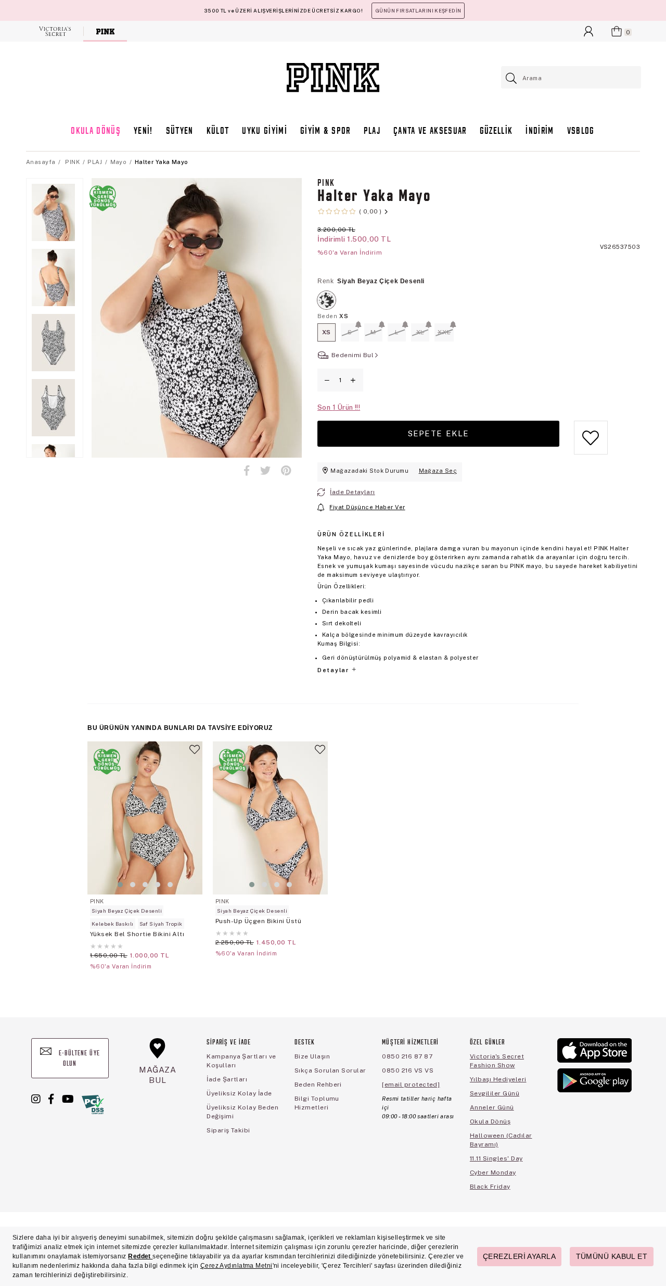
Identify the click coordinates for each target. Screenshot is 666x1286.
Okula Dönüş (490, 1121)
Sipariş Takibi (228, 1130)
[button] (120, 884)
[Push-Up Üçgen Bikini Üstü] (270, 817)
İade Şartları (227, 1079)
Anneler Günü (492, 1107)
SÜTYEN (180, 131)
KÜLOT (218, 131)
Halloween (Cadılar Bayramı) (501, 1140)
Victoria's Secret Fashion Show (497, 1061)
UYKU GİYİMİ (264, 131)
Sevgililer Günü (494, 1093)
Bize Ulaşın (312, 1056)
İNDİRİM (540, 131)
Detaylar (334, 670)
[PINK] (105, 31)
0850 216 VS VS (407, 1070)
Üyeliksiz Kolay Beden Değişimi (242, 1112)
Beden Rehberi (318, 1084)
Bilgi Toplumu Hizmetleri (316, 1103)
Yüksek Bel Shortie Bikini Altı (137, 934)
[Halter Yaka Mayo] (326, 300)
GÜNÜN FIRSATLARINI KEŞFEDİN (418, 11)
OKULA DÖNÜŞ (96, 131)
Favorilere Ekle (194, 754)
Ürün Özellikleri (351, 534)
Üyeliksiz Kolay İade (239, 1093)
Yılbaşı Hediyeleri (498, 1079)
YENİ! (143, 131)
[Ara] (511, 78)
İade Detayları (352, 492)
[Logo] (333, 77)
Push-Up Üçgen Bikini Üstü (258, 921)
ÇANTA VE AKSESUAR (430, 131)
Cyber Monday (493, 1172)
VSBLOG (581, 131)
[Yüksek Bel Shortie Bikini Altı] (144, 817)
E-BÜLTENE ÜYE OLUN (78, 1059)
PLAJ (372, 131)
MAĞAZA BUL (157, 1075)
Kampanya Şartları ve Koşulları (241, 1061)
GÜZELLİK (496, 131)
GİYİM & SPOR (325, 131)
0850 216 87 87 (407, 1056)
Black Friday (490, 1186)
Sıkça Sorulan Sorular (330, 1070)
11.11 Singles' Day (496, 1158)
